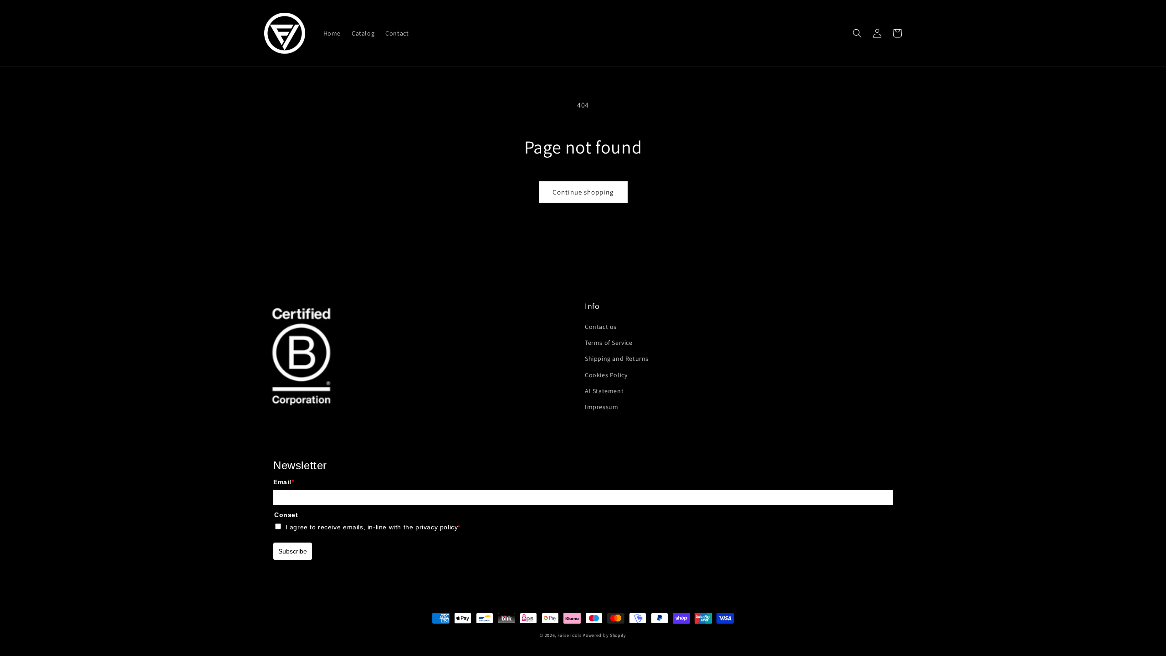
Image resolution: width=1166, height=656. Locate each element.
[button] (857, 33)
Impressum (601, 407)
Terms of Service (609, 342)
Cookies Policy (606, 375)
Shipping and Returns (617, 358)
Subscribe (292, 551)
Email (283, 482)
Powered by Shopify (604, 635)
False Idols (569, 635)
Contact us (601, 327)
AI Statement (604, 391)
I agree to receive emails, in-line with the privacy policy (373, 527)
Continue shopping (583, 192)
